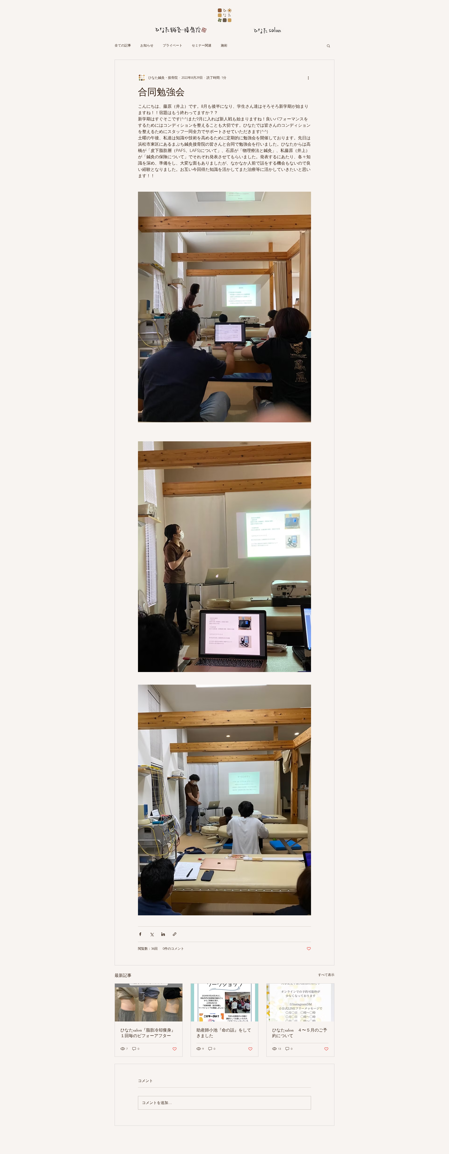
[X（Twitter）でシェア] (151, 934)
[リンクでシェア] (174, 934)
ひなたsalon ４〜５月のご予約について (299, 1033)
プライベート (172, 45)
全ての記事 (123, 45)
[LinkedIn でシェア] (163, 934)
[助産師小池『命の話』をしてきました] (224, 1002)
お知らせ (146, 45)
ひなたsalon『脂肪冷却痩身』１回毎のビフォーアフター (147, 1033)
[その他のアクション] (308, 77)
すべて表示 (326, 975)
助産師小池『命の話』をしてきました (223, 1033)
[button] (328, 45)
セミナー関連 (201, 45)
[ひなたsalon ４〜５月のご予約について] (300, 1002)
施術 (224, 45)
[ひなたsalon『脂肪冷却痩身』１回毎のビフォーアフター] (148, 1002)
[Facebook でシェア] (140, 934)
